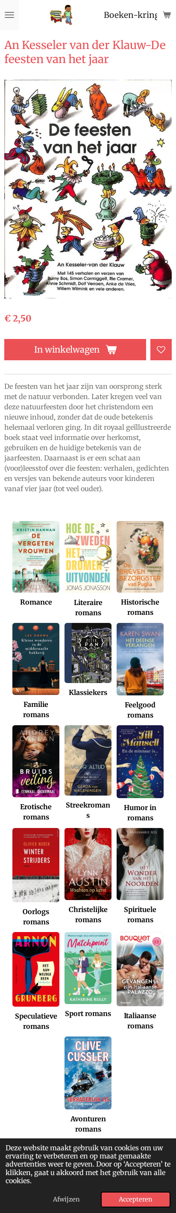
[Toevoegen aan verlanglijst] (161, 349)
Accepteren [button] (136, 1199)
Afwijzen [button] (66, 1199)
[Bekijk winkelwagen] (166, 15)
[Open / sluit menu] (9, 15)
